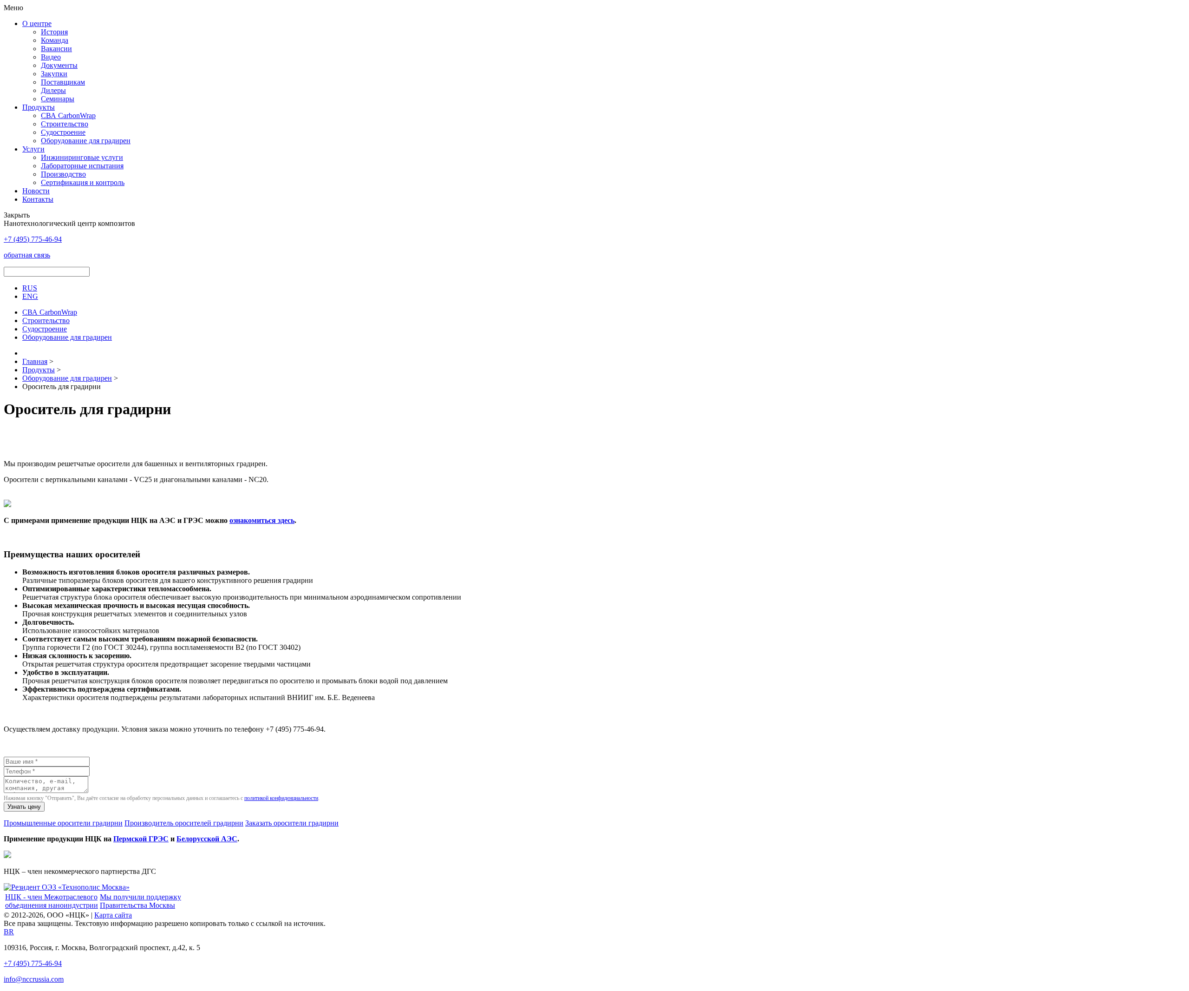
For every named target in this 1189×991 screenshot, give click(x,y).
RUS (29, 288)
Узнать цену (24, 806)
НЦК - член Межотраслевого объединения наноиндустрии (51, 901)
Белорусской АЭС (206, 839)
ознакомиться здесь (261, 520)
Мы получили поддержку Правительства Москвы (140, 901)
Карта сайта (113, 915)
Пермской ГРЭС (141, 839)
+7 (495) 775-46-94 (33, 963)
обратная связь (27, 255)
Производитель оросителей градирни (183, 823)
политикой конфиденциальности (281, 798)
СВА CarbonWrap (68, 115)
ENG (30, 296)
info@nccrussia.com (34, 979)
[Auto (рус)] (67, 887)
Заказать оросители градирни (292, 823)
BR (9, 932)
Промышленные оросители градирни (63, 823)
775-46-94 (33, 239)
